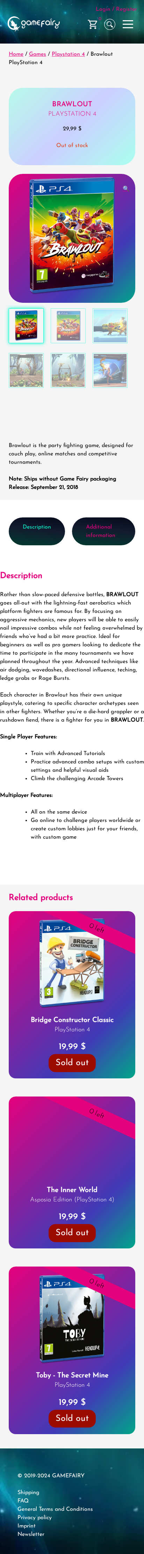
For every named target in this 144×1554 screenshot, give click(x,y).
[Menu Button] (129, 24)
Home (16, 54)
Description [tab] (37, 527)
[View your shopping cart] (93, 24)
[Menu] (129, 23)
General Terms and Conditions (55, 1525)
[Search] (109, 24)
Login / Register (116, 9)
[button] (126, 189)
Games (37, 54)
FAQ (23, 1516)
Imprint (26, 1541)
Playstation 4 (68, 54)
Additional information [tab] (100, 531)
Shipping (28, 1508)
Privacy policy (34, 1533)
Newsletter (30, 1550)
